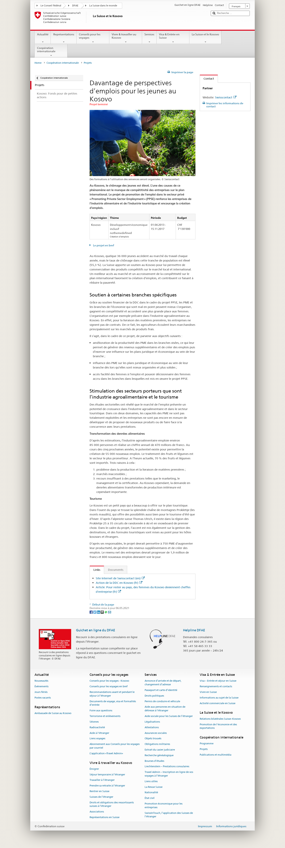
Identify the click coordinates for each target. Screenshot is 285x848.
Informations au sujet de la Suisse (219, 697)
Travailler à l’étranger (102, 780)
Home (38, 62)
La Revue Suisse (153, 786)
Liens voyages (97, 738)
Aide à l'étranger (99, 733)
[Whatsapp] (106, 611)
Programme (206, 743)
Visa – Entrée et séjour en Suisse (218, 680)
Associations (97, 811)
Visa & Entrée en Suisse (169, 36)
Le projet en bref (103, 245)
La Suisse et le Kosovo (205, 34)
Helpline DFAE (194, 630)
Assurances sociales (156, 733)
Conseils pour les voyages (89, 36)
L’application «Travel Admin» (106, 753)
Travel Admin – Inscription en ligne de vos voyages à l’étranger (169, 774)
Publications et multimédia (215, 754)
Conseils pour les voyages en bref (109, 686)
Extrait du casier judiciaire (160, 749)
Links (95, 570)
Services (149, 34)
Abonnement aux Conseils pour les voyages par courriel (115, 746)
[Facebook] (91, 611)
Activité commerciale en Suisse (217, 703)
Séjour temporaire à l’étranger (107, 774)
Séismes (94, 721)
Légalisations (152, 721)
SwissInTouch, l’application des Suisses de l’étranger (169, 815)
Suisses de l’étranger (101, 796)
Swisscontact (223, 97)
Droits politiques (154, 695)
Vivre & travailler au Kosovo (124, 36)
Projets (204, 749)
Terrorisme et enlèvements (105, 716)
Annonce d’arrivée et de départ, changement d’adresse (163, 682)
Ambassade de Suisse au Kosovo (53, 713)
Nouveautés (41, 680)
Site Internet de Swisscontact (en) (118, 578)
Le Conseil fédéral (51, 5)
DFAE (75, 5)
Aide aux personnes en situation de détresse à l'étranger (165, 709)
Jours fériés (41, 692)
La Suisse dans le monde (103, 5)
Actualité (42, 34)
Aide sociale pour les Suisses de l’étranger (169, 716)
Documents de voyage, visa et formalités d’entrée (113, 703)
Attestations (152, 727)
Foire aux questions (101, 710)
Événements (41, 686)
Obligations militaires (157, 744)
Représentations (63, 34)
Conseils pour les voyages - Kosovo (109, 680)
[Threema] (102, 611)
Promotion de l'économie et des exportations (218, 726)
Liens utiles (151, 781)
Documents (115, 570)
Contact (207, 78)
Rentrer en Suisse (99, 791)
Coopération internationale (46, 49)
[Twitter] (95, 611)
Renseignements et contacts (216, 686)
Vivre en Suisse (208, 692)
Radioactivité (97, 727)
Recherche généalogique (159, 755)
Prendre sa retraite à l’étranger (107, 785)
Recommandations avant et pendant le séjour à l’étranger (112, 694)
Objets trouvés (153, 738)
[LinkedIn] (99, 611)
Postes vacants (43, 697)
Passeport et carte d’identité (161, 690)
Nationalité (151, 792)
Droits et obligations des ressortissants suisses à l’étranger (112, 804)
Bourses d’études (154, 760)
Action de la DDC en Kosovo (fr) (117, 583)
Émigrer (94, 768)
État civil (150, 798)
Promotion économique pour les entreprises (163, 805)
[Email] (109, 611)
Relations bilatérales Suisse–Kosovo (220, 718)
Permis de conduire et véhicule (162, 701)
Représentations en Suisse (104, 817)
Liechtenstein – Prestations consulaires (167, 766)
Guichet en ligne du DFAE (95, 630)
